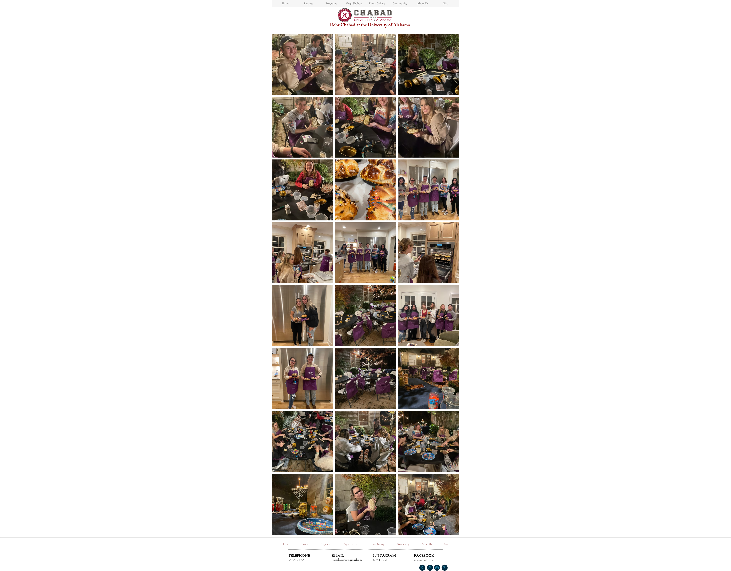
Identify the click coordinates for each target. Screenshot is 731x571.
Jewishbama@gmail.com (347, 560)
